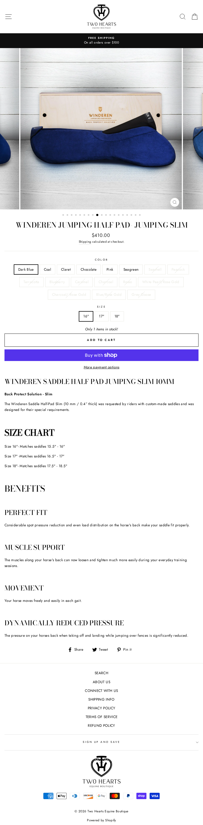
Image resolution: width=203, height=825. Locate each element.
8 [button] (93, 215)
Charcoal (106, 281)
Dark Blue (26, 269)
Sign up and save (101, 742)
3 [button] (72, 215)
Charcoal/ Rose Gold (69, 294)
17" (101, 316)
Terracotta (31, 281)
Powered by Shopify (101, 820)
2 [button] (68, 215)
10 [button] (102, 215)
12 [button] (110, 215)
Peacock (178, 269)
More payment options (101, 367)
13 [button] (115, 215)
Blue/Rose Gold (109, 294)
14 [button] (119, 215)
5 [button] (80, 215)
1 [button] (63, 215)
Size (101, 307)
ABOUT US (101, 682)
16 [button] (127, 215)
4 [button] (76, 215)
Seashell (155, 269)
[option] (101, 40)
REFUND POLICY (101, 725)
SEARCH (101, 673)
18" (117, 316)
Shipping (85, 242)
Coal (47, 269)
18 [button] (136, 215)
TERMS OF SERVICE (101, 716)
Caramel (82, 281)
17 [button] (132, 215)
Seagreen (131, 269)
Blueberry (57, 281)
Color (101, 260)
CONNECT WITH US (101, 690)
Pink (110, 269)
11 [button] (106, 215)
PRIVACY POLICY (102, 708)
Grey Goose (141, 294)
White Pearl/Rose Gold (160, 281)
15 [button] (123, 215)
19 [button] (140, 215)
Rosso (127, 281)
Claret (66, 269)
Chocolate (88, 269)
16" (86, 316)
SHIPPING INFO (101, 699)
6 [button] (85, 215)
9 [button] (97, 215)
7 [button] (89, 215)
